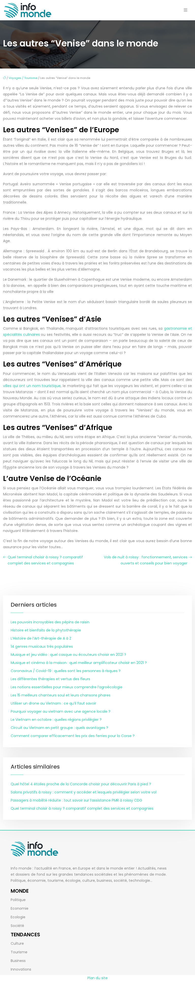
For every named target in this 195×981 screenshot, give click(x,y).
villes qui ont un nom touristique (32, 385)
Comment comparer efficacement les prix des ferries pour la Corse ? (73, 735)
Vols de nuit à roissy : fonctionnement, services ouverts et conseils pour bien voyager (145, 560)
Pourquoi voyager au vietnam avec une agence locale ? (60, 711)
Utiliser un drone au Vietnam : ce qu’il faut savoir (53, 703)
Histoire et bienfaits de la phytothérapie (46, 630)
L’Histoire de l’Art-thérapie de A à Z (41, 638)
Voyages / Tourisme (23, 78)
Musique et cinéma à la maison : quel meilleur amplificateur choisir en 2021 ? (79, 662)
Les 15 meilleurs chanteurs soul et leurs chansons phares (60, 695)
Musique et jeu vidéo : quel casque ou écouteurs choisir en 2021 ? (68, 654)
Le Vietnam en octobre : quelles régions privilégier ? (56, 719)
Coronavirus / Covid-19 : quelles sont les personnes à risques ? (66, 670)
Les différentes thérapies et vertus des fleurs (50, 678)
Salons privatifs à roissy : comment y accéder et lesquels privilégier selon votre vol (83, 792)
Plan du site (97, 977)
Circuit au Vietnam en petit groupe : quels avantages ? (59, 727)
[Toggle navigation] (185, 10)
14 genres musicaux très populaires (42, 646)
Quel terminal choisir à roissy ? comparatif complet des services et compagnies (45, 560)
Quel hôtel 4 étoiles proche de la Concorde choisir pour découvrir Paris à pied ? (81, 784)
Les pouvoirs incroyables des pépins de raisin (50, 622)
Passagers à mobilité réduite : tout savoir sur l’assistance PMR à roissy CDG (76, 800)
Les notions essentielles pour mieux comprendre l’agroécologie (66, 687)
